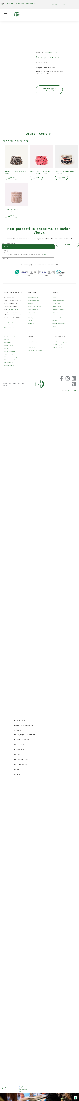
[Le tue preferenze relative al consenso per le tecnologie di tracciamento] (75, 1097)
